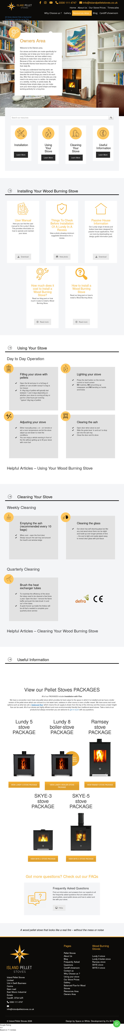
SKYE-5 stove (98, 967)
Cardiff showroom (109, 13)
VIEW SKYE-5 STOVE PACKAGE (81, 859)
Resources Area (81, 13)
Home (73, 7)
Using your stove (71, 976)
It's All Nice (111, 1020)
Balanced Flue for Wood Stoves (74, 987)
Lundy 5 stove (98, 955)
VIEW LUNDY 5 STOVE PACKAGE (24, 785)
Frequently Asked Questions (72, 963)
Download (25, 256)
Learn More (20, 155)
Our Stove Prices (97, 7)
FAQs (61, 908)
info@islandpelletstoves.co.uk (100, 2)
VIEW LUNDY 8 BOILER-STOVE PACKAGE (62, 786)
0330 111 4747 (67, 2)
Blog (95, 13)
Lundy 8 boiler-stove (101, 958)
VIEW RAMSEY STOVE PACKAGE (100, 785)
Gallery (67, 13)
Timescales (113, 7)
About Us (82, 7)
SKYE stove (97, 964)
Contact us (69, 970)
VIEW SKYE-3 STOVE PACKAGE (43, 859)
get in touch (74, 709)
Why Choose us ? (53, 13)
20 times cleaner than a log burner (18, 17)
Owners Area (70, 994)
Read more (44, 322)
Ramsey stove (98, 961)
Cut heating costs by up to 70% (17, 19)
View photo (63, 256)
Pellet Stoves (70, 952)
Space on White (82, 1020)
